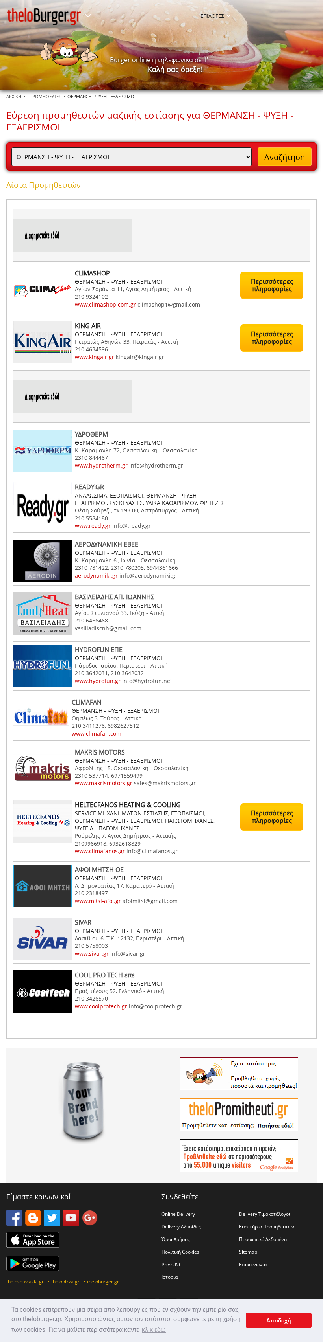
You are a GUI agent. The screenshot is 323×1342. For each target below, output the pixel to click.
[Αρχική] (44, 16)
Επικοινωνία (253, 1264)
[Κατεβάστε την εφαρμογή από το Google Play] (32, 1269)
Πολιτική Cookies (180, 1251)
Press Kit (171, 1264)
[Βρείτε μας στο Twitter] (52, 1223)
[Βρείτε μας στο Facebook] (14, 1223)
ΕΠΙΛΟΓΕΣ (212, 15)
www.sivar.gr (92, 953)
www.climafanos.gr (100, 851)
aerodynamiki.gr (96, 575)
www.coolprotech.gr (101, 1006)
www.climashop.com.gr (105, 304)
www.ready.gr (93, 525)
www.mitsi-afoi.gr (98, 901)
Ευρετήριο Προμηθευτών (266, 1226)
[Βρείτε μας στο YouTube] (71, 1223)
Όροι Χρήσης (176, 1239)
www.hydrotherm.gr (101, 465)
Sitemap (248, 1251)
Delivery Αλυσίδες (181, 1226)
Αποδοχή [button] (278, 1320)
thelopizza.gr (65, 1281)
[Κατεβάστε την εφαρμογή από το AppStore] (32, 1245)
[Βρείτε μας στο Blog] (33, 1223)
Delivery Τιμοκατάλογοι (264, 1214)
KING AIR (88, 325)
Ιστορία (170, 1277)
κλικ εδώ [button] (154, 1329)
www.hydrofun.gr (98, 681)
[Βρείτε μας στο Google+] (90, 1223)
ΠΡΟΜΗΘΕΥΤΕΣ (45, 96)
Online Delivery (178, 1214)
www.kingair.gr (94, 357)
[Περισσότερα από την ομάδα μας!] (88, 16)
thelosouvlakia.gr (25, 1281)
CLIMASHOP (92, 273)
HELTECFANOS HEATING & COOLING (128, 804)
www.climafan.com (96, 733)
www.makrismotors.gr (103, 783)
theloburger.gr (103, 1281)
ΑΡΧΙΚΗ (13, 96)
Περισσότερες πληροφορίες (272, 285)
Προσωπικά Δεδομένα (263, 1239)
